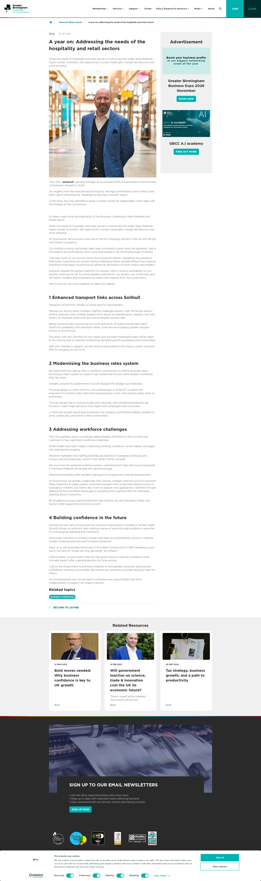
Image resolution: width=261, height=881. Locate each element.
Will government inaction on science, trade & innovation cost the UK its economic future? (128, 680)
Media (197, 8)
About (211, 8)
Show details (160, 875)
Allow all (220, 857)
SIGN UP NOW (80, 809)
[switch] (96, 875)
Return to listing (66, 607)
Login (252, 8)
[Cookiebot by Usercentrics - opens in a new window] (36, 876)
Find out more (186, 151)
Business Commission (62, 597)
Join (235, 8)
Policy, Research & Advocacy (171, 8)
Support (133, 8)
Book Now (186, 98)
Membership (99, 8)
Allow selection (220, 866)
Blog (52, 33)
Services (117, 8)
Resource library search (70, 22)
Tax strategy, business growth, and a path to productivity (185, 675)
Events (148, 8)
